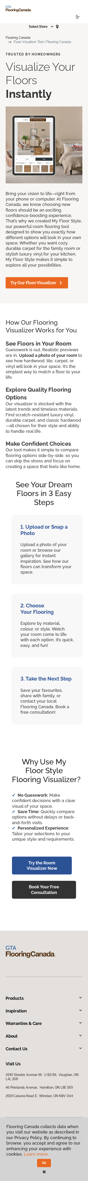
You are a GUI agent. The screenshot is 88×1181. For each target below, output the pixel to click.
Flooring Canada (18, 37)
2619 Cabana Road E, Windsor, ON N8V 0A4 (39, 1096)
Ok (44, 1163)
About (12, 1036)
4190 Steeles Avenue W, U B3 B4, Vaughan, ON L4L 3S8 (42, 1077)
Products (15, 998)
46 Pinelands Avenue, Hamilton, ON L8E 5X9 (39, 1087)
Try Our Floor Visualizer (33, 282)
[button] (41, 26)
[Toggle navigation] (77, 16)
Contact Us (16, 1048)
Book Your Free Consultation (44, 889)
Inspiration (16, 1010)
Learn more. (36, 1154)
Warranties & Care (24, 1023)
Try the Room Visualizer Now (42, 865)
